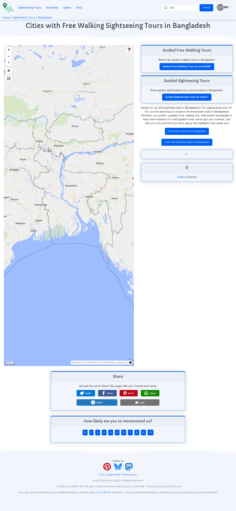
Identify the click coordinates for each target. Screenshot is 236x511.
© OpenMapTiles (90, 362)
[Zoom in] (8, 50)
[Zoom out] (8, 56)
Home (6, 17)
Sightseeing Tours (29, 7)
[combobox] (181, 7)
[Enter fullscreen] (8, 78)
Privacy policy (129, 475)
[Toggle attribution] (130, 362)
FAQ (79, 7)
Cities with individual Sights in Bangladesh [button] (186, 142)
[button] (86, 393)
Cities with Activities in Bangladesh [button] (187, 131)
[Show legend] (129, 50)
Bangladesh (45, 17)
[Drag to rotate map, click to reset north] (8, 62)
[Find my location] (8, 70)
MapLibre (76, 362)
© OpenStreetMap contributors (113, 362)
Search (206, 8)
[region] (69, 205)
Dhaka (181, 177)
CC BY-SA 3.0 (108, 492)
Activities (52, 7)
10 (150, 432)
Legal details (113, 475)
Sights (67, 7)
